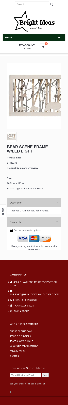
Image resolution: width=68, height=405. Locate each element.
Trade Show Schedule (21, 341)
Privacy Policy (17, 351)
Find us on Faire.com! (21, 331)
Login (28, 48)
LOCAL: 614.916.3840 (25, 300)
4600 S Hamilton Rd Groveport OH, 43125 (34, 284)
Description (16, 202)
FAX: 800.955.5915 (23, 305)
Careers (14, 356)
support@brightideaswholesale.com (34, 294)
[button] (28, 45)
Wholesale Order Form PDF (24, 346)
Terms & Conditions (20, 336)
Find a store (21, 311)
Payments (15, 222)
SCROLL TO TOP (60, 84)
